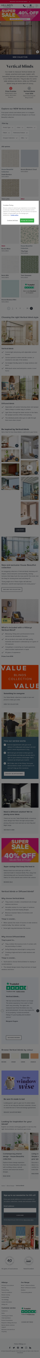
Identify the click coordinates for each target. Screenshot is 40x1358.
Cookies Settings (12, 220)
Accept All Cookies (27, 220)
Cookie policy (14, 215)
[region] (20, 213)
